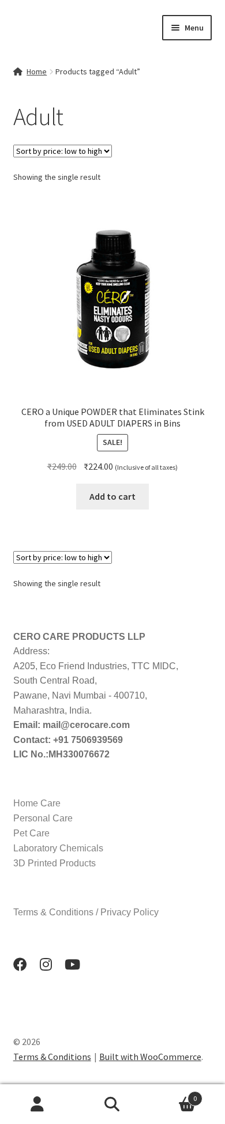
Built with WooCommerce (150, 1056)
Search (112, 1104)
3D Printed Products (54, 863)
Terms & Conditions (52, 1056)
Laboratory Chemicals (58, 848)
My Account (37, 1104)
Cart (173, 1094)
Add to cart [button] (112, 496)
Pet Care (31, 833)
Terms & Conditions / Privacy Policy (86, 912)
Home (37, 71)
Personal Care (43, 818)
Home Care (37, 803)
